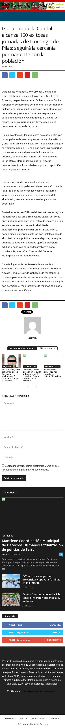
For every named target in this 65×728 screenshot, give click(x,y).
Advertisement (38, 718)
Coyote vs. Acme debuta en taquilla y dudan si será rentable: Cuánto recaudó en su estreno (32, 375)
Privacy (23, 718)
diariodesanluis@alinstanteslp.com (40, 691)
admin (32, 338)
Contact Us (54, 718)
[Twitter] (24, 698)
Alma (4, 554)
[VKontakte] (41, 698)
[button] (59, 16)
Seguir (57, 632)
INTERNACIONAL (52, 366)
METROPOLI (8, 536)
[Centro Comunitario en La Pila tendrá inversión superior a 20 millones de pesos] (11, 599)
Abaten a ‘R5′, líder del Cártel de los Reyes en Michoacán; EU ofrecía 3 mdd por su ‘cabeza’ (11, 375)
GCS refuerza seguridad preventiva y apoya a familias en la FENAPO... (41, 579)
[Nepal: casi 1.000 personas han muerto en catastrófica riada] (53, 361)
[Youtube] (49, 698)
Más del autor (47, 348)
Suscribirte (54, 640)
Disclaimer (10, 718)
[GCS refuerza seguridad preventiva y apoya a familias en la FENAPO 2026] (11, 581)
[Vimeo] (33, 698)
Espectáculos (30, 366)
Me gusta (55, 624)
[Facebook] (16, 698)
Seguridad (7, 366)
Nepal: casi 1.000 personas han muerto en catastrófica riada (53, 372)
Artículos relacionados (22, 348)
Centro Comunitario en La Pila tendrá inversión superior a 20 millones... (41, 598)
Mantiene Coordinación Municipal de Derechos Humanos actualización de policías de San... (32, 545)
